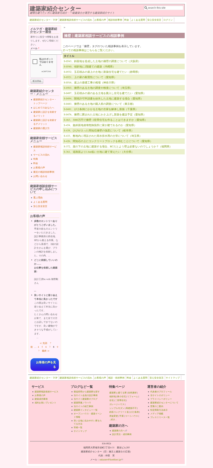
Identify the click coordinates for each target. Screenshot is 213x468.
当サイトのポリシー (160, 395)
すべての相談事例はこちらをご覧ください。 (89, 50)
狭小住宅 (121, 396)
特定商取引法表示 (159, 409)
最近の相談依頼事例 (43, 171)
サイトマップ (173, 377)
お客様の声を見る (46, 364)
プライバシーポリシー (161, 398)
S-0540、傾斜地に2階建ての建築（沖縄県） (89, 66)
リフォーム (132, 396)
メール (34, 48)
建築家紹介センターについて (164, 402)
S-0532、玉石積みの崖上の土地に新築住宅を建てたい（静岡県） (102, 71)
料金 (126, 19)
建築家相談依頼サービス (46, 391)
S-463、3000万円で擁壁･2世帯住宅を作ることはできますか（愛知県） (105, 119)
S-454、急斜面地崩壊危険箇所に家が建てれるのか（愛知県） (100, 125)
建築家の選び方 (41, 128)
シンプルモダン (116, 408)
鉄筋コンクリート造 (119, 411)
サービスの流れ (41, 154)
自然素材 (132, 392)
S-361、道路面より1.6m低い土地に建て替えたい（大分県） (99, 151)
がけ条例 (134, 411)
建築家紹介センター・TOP (43, 19)
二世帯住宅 (120, 400)
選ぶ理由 (38, 197)
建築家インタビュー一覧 (86, 409)
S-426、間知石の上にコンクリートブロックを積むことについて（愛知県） (108, 141)
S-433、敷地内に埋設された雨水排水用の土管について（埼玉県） (103, 135)
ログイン (168, 19)
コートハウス (131, 415)
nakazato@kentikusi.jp (111, 459)
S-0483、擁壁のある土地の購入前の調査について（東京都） (99, 103)
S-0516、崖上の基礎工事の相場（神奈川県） (90, 82)
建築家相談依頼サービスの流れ (76, 19)
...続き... (113, 419)
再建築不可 (131, 408)
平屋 (121, 415)
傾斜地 (112, 396)
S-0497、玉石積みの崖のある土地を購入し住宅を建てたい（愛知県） (105, 93)
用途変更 (113, 415)
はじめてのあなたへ (43, 107)
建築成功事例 (41, 398)
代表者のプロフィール (161, 391)
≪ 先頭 (43, 343)
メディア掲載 (156, 413)
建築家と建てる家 (118, 392)
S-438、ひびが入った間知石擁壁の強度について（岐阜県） (99, 130)
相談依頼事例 (115, 19)
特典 (35, 158)
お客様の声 (100, 19)
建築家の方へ (119, 430)
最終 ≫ (46, 350)
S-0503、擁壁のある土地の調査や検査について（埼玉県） (98, 87)
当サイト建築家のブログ (86, 398)
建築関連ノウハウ (82, 402)
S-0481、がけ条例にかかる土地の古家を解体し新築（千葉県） (101, 109)
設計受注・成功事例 (121, 434)
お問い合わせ (40, 176)
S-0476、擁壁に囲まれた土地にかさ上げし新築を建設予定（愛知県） (105, 114)
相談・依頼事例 (116, 377)
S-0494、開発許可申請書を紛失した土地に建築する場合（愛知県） (103, 98)
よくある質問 (138, 19)
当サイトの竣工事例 (83, 406)
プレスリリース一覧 (160, 417)
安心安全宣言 (154, 19)
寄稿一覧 (78, 427)
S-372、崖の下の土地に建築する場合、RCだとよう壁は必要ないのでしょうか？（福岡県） (118, 146)
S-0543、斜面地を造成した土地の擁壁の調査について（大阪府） (102, 61)
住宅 (111, 400)
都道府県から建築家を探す (87, 391)
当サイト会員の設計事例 (86, 395)
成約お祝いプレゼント (45, 402)
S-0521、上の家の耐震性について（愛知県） (90, 77)
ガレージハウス (116, 404)
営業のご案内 (156, 406)
